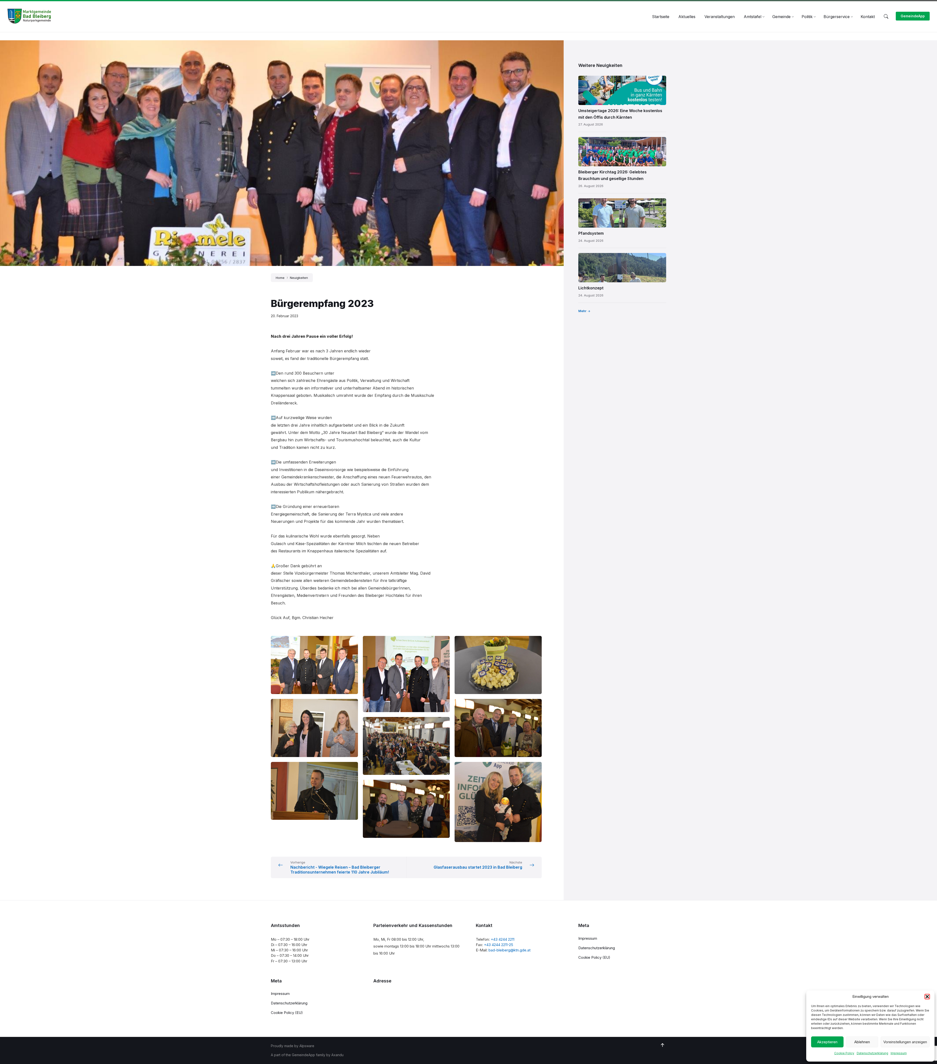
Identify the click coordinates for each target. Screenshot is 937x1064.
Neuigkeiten (299, 278)
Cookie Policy (844, 1053)
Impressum (899, 1053)
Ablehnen (862, 1042)
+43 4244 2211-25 (498, 944)
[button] (927, 996)
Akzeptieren (827, 1042)
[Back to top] (662, 1045)
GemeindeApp (913, 16)
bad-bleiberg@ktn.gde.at (509, 950)
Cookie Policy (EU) (594, 957)
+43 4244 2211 (502, 939)
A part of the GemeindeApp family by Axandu (307, 1055)
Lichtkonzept (590, 287)
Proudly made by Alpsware (292, 1046)
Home (280, 278)
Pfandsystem (591, 233)
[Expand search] (886, 16)
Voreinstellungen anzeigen (905, 1042)
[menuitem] (660, 16)
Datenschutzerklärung (872, 1053)
